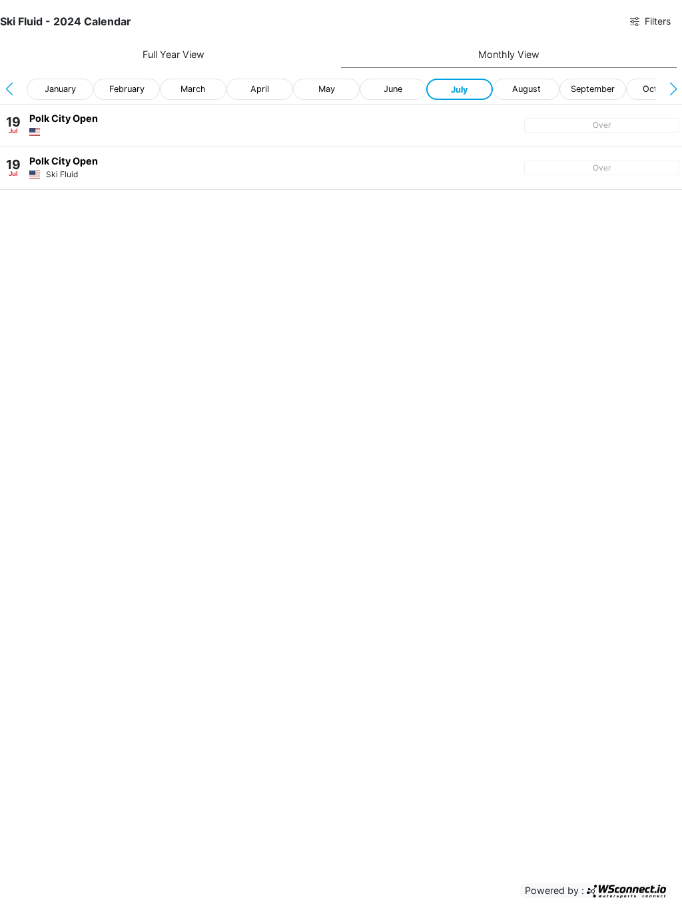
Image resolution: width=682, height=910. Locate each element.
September (593, 89)
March (193, 89)
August (526, 89)
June (393, 89)
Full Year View (173, 54)
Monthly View (508, 54)
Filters (655, 21)
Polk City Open (63, 118)
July (459, 90)
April (259, 89)
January (60, 89)
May (326, 89)
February (127, 89)
